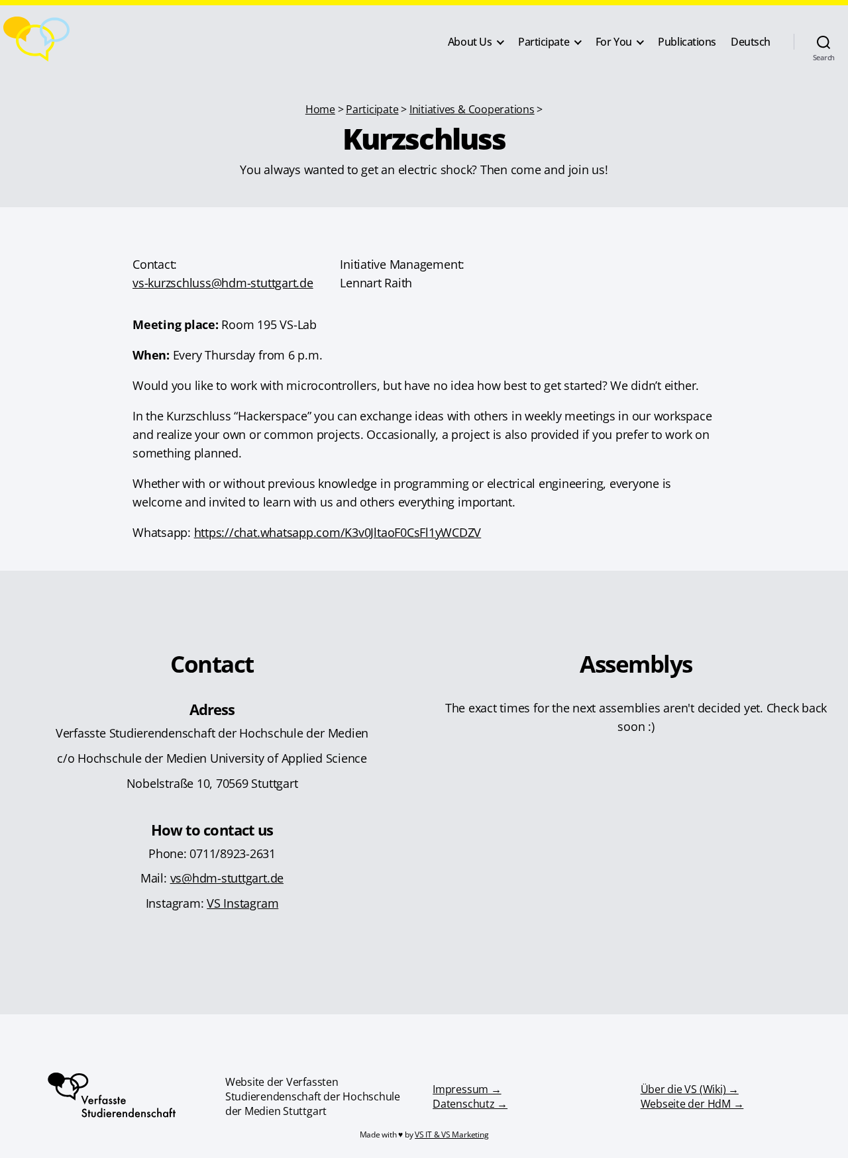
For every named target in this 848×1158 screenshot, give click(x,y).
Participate (543, 42)
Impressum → (467, 1089)
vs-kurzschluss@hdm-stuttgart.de (222, 282)
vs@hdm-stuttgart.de (227, 877)
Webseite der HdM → (692, 1103)
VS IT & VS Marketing (451, 1134)
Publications (687, 42)
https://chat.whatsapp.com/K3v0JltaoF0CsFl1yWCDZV (338, 532)
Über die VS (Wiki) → (690, 1089)
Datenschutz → (470, 1103)
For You (614, 42)
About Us (470, 42)
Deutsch (750, 42)
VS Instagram (242, 902)
